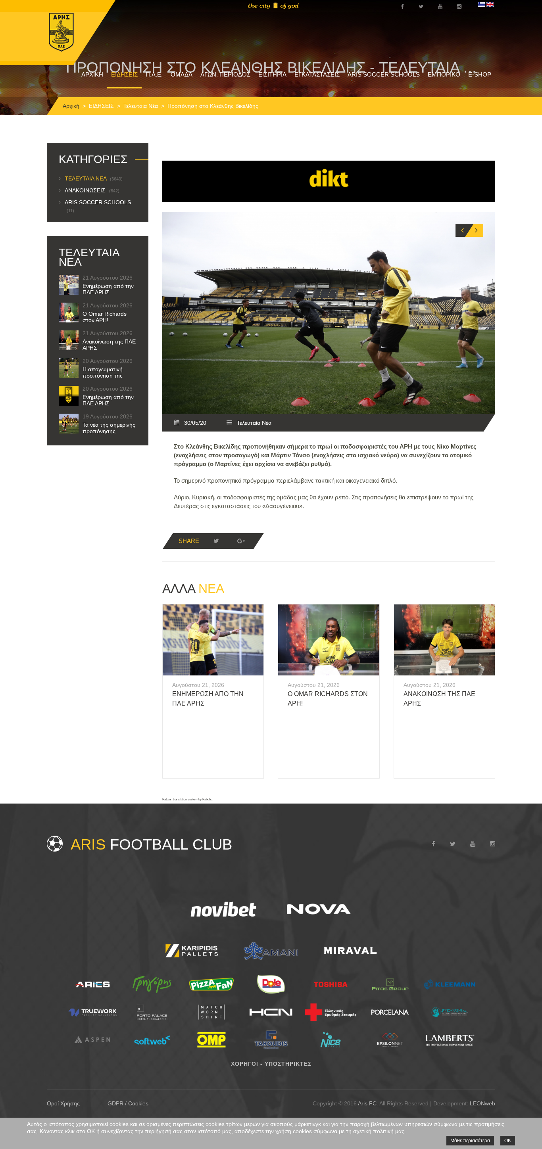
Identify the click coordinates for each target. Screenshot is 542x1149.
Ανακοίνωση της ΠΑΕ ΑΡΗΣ (109, 344)
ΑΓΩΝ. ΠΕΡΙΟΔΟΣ (225, 74)
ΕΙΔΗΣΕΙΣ (124, 74)
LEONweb (482, 1103)
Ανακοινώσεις (92, 190)
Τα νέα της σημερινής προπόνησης (109, 428)
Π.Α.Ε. (154, 74)
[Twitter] (216, 541)
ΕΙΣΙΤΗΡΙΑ (272, 74)
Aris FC (367, 1103)
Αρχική (71, 106)
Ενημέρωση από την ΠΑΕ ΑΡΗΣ (108, 289)
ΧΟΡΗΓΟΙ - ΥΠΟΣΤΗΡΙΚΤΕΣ (271, 1064)
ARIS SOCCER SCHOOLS (384, 74)
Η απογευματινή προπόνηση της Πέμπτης (103, 375)
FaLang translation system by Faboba (187, 799)
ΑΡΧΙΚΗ (92, 74)
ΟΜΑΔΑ (181, 74)
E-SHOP (479, 74)
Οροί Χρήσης (63, 1103)
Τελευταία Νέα (140, 106)
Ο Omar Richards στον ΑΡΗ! (105, 317)
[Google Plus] (241, 541)
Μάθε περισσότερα (470, 1140)
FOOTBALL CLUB (151, 844)
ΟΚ (507, 1140)
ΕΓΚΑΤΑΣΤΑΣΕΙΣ (317, 74)
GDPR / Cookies (128, 1103)
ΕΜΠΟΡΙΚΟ (444, 74)
